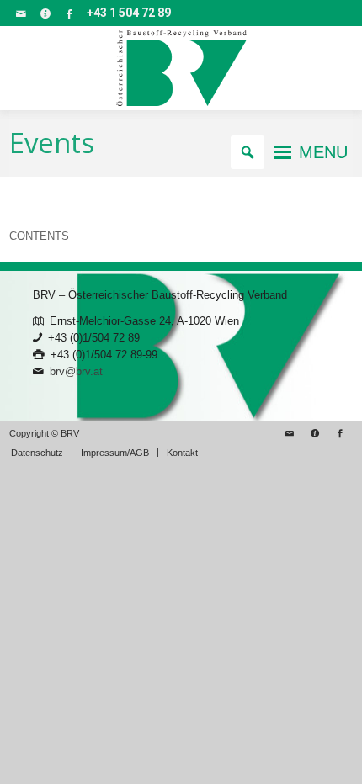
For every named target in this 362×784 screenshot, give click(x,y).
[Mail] (21, 13)
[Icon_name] (45, 13)
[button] (323, 152)
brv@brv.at (76, 371)
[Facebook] (70, 13)
